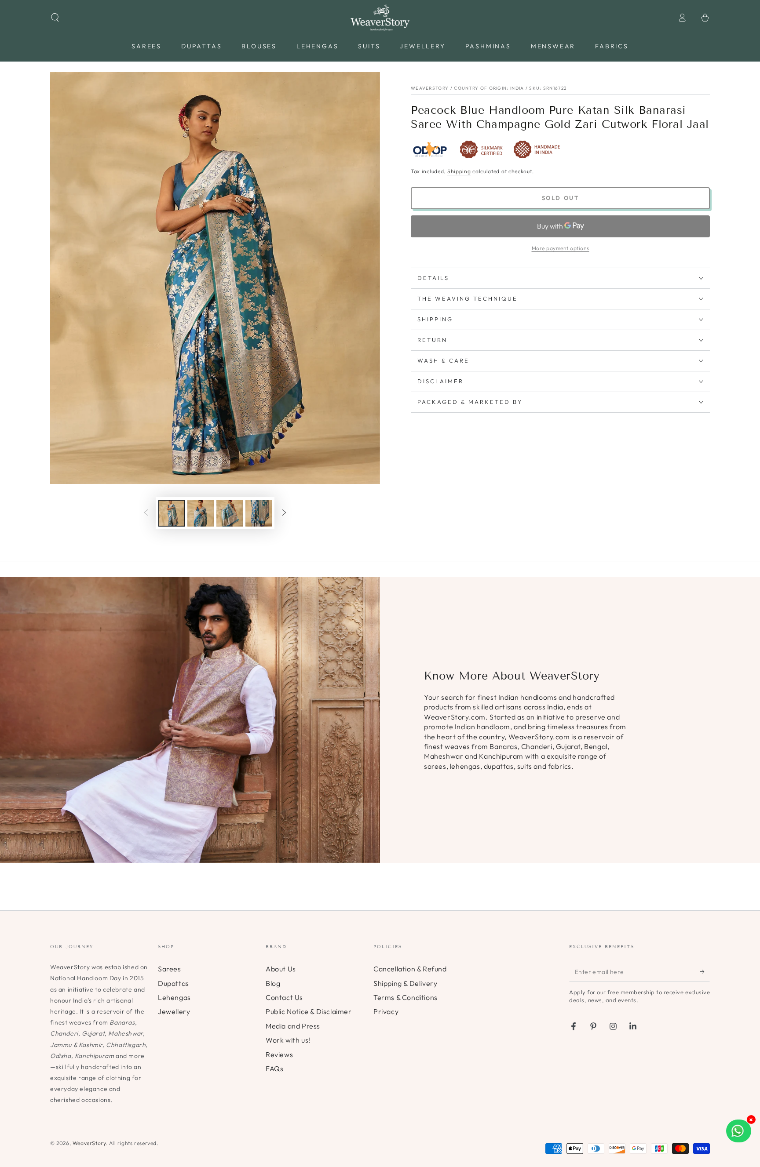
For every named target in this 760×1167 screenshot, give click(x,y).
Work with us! (288, 1040)
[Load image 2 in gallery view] (200, 513)
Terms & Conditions (405, 997)
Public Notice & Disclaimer (309, 1011)
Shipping (459, 171)
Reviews (279, 1054)
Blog (273, 983)
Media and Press (293, 1026)
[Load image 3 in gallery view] (229, 513)
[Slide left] (146, 513)
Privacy (385, 1011)
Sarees (169, 968)
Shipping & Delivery (405, 983)
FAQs (274, 1068)
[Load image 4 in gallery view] (258, 513)
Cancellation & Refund (410, 968)
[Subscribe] (705, 971)
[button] (55, 17)
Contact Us (284, 997)
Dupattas (173, 983)
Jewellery (174, 1011)
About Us (281, 968)
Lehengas (174, 997)
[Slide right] (284, 513)
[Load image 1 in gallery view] (171, 513)
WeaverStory (89, 1143)
